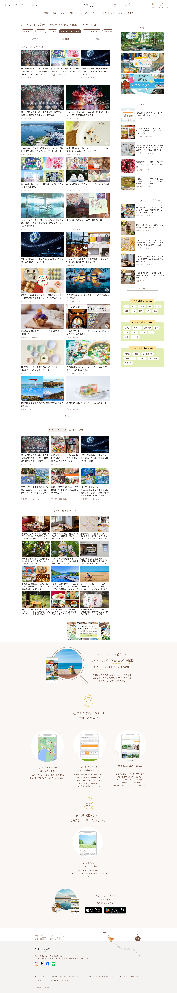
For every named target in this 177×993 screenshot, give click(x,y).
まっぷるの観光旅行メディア (105, 976)
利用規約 (54, 976)
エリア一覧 (38, 980)
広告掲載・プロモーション (78, 976)
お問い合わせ (63, 976)
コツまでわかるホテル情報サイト (127, 976)
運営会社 (91, 976)
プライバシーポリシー (42, 976)
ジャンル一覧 (48, 980)
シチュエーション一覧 (61, 980)
